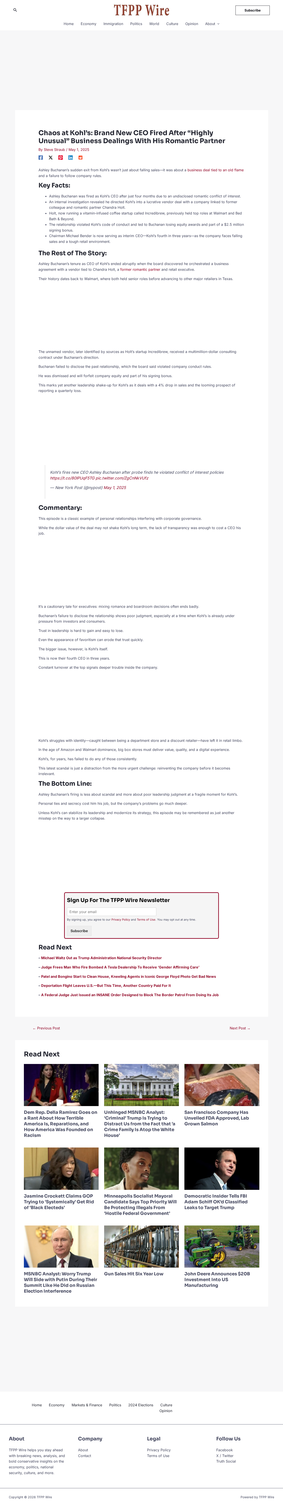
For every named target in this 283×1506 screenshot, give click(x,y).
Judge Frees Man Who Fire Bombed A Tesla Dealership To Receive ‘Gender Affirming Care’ (120, 967)
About (210, 23)
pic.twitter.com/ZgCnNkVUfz (122, 478)
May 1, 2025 (114, 487)
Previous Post (46, 1028)
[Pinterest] (60, 157)
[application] (217, 23)
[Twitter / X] (50, 157)
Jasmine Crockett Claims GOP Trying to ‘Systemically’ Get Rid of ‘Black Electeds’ (59, 1201)
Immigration (113, 23)
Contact (84, 1455)
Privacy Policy (120, 919)
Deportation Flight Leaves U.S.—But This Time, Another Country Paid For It (106, 985)
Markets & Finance (87, 1405)
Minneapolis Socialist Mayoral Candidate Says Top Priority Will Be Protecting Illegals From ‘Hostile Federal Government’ (140, 1204)
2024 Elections (140, 1405)
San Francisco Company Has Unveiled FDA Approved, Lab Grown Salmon (216, 1118)
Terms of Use (146, 919)
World (154, 23)
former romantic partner (140, 269)
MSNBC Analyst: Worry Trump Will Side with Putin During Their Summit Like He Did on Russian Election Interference (60, 1282)
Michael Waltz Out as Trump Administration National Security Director (101, 958)
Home (69, 23)
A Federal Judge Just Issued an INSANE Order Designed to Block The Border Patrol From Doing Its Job (130, 995)
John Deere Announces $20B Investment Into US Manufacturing (217, 1279)
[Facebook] (40, 157)
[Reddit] (80, 157)
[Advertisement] (141, 77)
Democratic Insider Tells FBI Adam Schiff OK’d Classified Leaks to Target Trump (216, 1201)
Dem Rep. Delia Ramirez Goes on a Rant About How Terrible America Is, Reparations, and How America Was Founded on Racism (60, 1124)
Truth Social (226, 1461)
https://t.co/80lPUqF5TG (72, 478)
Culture (172, 23)
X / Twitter (224, 1455)
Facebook (224, 1450)
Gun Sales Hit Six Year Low (133, 1274)
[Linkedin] (70, 157)
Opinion (191, 23)
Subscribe (79, 931)
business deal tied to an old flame (215, 170)
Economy (88, 23)
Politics (136, 23)
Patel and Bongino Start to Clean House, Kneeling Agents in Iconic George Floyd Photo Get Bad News (128, 976)
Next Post (240, 1028)
